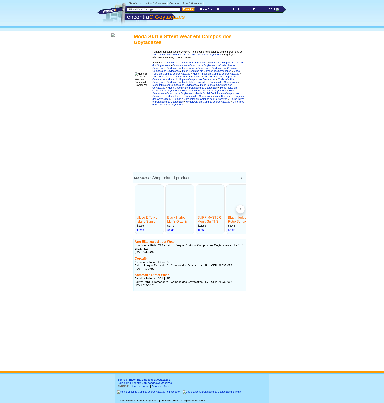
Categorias (174, 3)
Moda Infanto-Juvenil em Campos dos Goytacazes (209, 82)
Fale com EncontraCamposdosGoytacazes (145, 382)
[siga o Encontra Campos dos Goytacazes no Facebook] (148, 391)
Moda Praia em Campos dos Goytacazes (204, 90)
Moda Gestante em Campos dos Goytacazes (176, 76)
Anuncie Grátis (161, 386)
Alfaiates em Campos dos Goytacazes (186, 62)
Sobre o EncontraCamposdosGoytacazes (144, 379)
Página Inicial (135, 3)
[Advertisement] (189, 138)
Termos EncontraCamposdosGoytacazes (138, 400)
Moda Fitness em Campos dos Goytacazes (216, 73)
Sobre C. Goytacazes (192, 3)
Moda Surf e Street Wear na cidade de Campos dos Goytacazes (187, 54)
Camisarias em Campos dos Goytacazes (194, 65)
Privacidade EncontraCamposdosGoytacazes (183, 400)
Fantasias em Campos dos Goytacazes (203, 68)
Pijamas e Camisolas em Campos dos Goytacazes (199, 99)
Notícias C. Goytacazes (155, 3)
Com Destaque (140, 386)
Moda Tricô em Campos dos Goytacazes (190, 96)
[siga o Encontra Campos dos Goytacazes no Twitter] (212, 391)
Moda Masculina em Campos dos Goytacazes (193, 87)
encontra (156, 17)
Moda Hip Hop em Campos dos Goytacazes (191, 79)
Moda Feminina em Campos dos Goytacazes (206, 71)
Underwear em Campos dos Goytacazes (208, 101)
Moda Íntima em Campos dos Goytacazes (175, 85)
